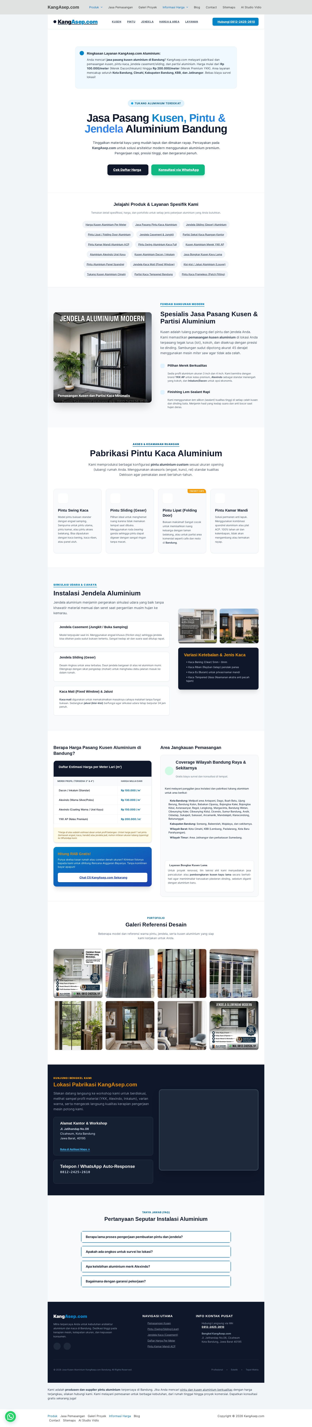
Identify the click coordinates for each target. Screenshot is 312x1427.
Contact (211, 7)
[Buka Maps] (67, 1346)
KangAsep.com (63, 7)
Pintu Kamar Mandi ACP (162, 1346)
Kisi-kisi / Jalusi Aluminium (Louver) (205, 264)
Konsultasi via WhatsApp (179, 170)
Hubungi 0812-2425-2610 (236, 21)
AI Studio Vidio (251, 7)
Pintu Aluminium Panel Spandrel (105, 264)
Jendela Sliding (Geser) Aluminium (206, 224)
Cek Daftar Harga (127, 170)
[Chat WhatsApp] (57, 1346)
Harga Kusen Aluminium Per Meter (106, 224)
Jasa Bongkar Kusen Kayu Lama (203, 254)
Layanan (191, 21)
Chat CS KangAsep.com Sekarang (103, 877)
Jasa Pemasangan (120, 7)
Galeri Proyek (147, 7)
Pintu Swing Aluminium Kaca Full (157, 244)
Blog (197, 7)
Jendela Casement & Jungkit (157, 234)
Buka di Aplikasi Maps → (75, 1149)
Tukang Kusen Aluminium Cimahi (106, 274)
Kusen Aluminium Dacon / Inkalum (155, 254)
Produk (94, 7)
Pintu (131, 21)
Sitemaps (229, 7)
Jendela (147, 21)
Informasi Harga (174, 7)
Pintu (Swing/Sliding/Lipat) (163, 1329)
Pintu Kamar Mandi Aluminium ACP (108, 244)
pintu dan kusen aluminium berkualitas (206, 1389)
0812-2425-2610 (213, 1326)
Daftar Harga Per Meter (161, 1340)
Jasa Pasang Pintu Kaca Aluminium (156, 224)
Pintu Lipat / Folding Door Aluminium (109, 234)
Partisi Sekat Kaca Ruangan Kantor (203, 234)
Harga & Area (169, 21)
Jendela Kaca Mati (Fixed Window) (154, 264)
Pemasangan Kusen (159, 1323)
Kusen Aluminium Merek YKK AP (205, 244)
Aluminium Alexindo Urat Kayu (107, 254)
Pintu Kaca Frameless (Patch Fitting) (203, 274)
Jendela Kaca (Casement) (163, 1334)
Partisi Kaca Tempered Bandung (154, 274)
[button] (101, 7)
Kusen (116, 21)
